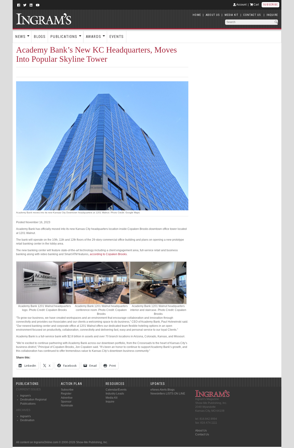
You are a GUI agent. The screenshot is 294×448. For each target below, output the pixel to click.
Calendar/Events (116, 389)
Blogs (39, 36)
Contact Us (202, 434)
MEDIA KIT (232, 15)
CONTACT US (252, 15)
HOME (197, 15)
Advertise (67, 397)
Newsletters (157, 393)
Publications (63, 36)
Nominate (67, 405)
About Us (201, 430)
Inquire (110, 401)
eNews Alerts (158, 389)
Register (66, 393)
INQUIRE (272, 15)
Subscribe (270, 4)
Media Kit (111, 397)
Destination (27, 420)
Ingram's (25, 395)
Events (116, 36)
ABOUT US (213, 15)
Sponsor (66, 401)
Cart (256, 4)
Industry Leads (115, 393)
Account (241, 4)
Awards (93, 36)
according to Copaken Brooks (108, 254)
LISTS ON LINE (175, 393)
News (20, 36)
